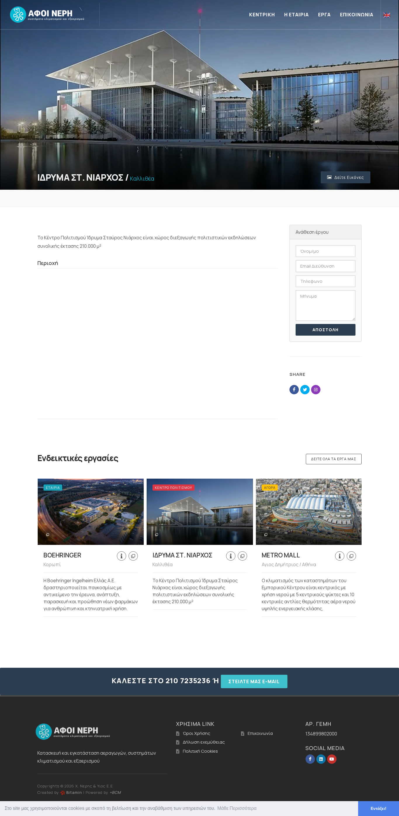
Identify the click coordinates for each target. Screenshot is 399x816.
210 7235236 (188, 680)
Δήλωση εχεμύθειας (204, 742)
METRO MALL (281, 555)
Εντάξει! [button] (378, 808)
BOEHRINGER (62, 555)
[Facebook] (310, 759)
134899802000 (321, 733)
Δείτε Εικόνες (348, 177)
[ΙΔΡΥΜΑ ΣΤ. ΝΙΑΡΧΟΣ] (200, 512)
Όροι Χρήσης (196, 733)
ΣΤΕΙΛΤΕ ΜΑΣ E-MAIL (254, 681)
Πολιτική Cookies (200, 751)
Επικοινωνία (260, 733)
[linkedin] (321, 759)
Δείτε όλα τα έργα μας (333, 458)
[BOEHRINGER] (91, 512)
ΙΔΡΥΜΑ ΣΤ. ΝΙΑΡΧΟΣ (182, 555)
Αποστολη (326, 329)
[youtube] (331, 759)
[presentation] (32, 550)
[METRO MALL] (309, 512)
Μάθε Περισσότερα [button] (236, 808)
